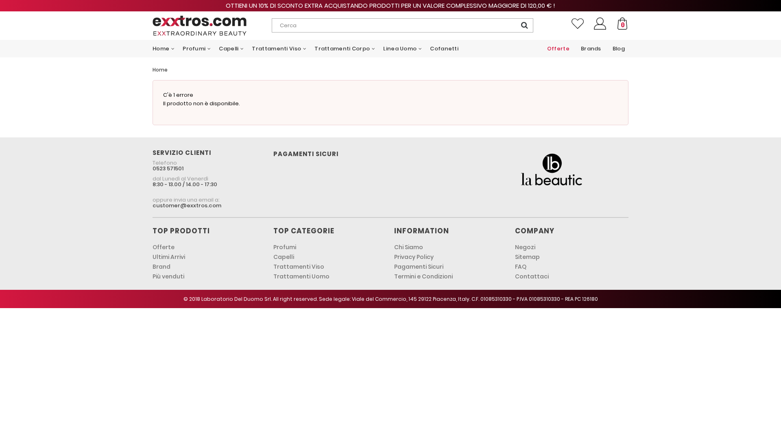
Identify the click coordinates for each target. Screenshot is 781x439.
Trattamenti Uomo (301, 276)
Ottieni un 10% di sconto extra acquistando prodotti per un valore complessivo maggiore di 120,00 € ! (390, 5)
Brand (161, 267)
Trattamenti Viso (298, 267)
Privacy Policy (414, 257)
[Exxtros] (212, 25)
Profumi (284, 247)
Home (160, 69)
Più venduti (168, 276)
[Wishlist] (578, 23)
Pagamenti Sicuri (418, 267)
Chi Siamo (408, 247)
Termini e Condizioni (423, 276)
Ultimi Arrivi (169, 257)
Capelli (283, 257)
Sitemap (527, 257)
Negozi (525, 247)
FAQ (520, 267)
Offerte (164, 247)
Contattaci (532, 276)
